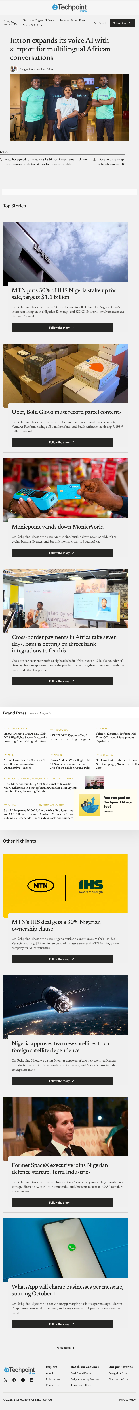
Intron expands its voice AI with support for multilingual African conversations (60, 49)
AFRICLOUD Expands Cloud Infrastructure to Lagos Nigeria (70, 737)
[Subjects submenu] (56, 20)
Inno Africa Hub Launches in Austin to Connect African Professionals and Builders (57, 814)
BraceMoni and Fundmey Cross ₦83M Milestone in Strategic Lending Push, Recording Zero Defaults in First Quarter (24, 787)
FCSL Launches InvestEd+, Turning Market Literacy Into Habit (58, 787)
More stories (65, 1348)
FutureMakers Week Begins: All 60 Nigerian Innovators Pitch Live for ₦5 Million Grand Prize (70, 764)
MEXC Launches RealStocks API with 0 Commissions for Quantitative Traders (24, 764)
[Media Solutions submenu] (43, 25)
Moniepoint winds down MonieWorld (58, 527)
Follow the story (59, 327)
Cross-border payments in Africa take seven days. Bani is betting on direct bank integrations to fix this (64, 644)
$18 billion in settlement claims (65, 159)
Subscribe (119, 23)
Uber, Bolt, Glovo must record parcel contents (66, 412)
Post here (108, 811)
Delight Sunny (28, 69)
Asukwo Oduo (45, 69)
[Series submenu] (68, 20)
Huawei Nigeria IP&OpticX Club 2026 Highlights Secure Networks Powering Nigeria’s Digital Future (25, 737)
